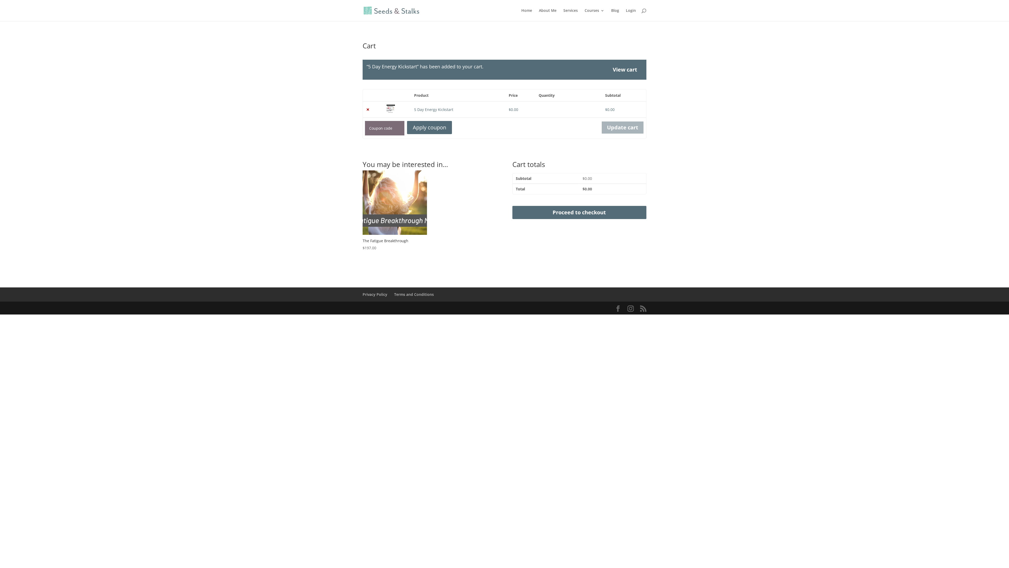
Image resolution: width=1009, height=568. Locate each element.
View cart (625, 69)
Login (631, 11)
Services (570, 11)
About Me (548, 11)
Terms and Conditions (414, 294)
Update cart (622, 127)
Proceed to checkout (579, 212)
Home (526, 11)
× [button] (367, 109)
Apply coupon (429, 127)
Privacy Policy (375, 294)
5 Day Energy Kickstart (433, 109)
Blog (615, 11)
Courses (592, 11)
